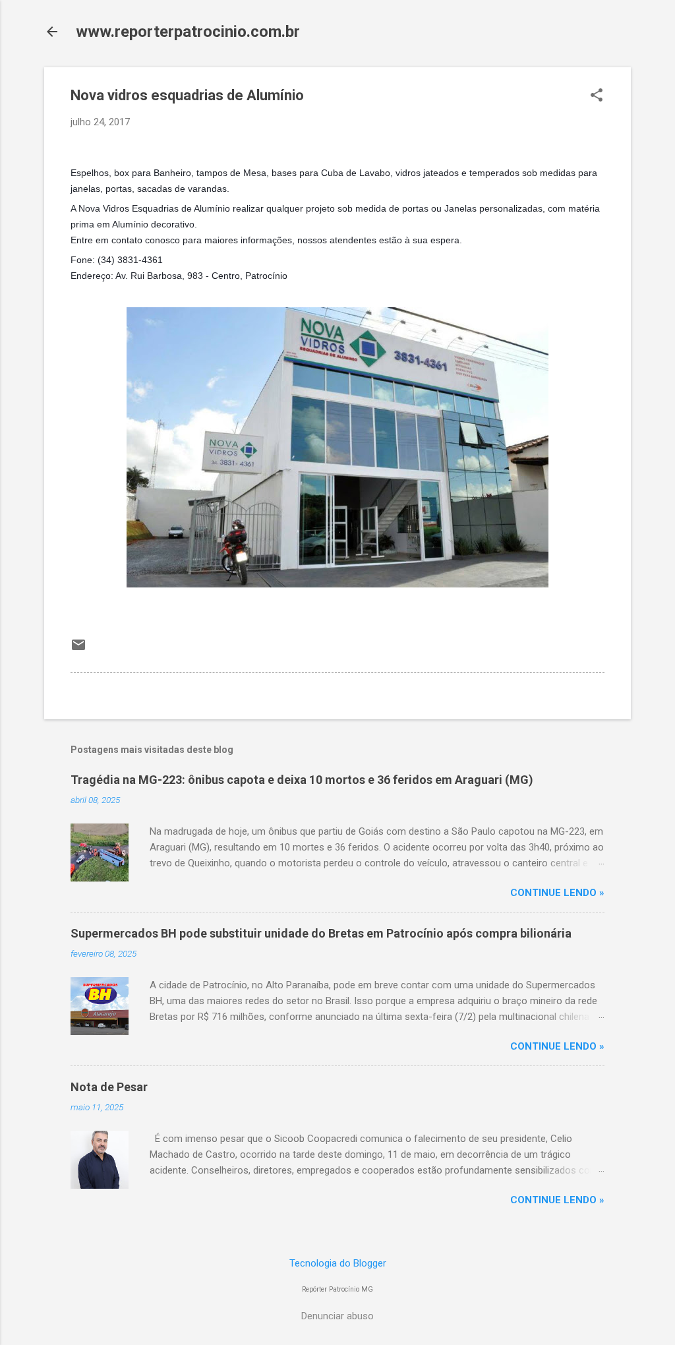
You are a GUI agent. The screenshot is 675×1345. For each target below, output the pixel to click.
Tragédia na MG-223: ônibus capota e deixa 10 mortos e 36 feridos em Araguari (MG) (302, 780)
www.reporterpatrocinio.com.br (188, 31)
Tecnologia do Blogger (337, 1263)
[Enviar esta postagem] (78, 649)
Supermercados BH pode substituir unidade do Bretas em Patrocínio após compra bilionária (321, 933)
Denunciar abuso (337, 1316)
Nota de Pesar (109, 1087)
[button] (596, 96)
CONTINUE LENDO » (557, 893)
